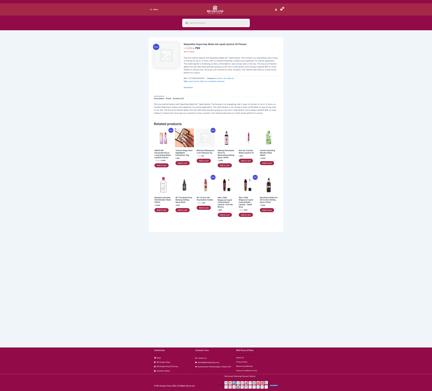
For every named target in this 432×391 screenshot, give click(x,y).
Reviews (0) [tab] (178, 98)
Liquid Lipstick (193, 81)
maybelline (212, 81)
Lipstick (219, 78)
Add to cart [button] (161, 165)
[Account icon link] (276, 10)
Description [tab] (159, 98)
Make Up (230, 78)
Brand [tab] (168, 98)
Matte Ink (203, 81)
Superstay (221, 81)
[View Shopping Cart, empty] (281, 9)
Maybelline (188, 87)
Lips (224, 78)
